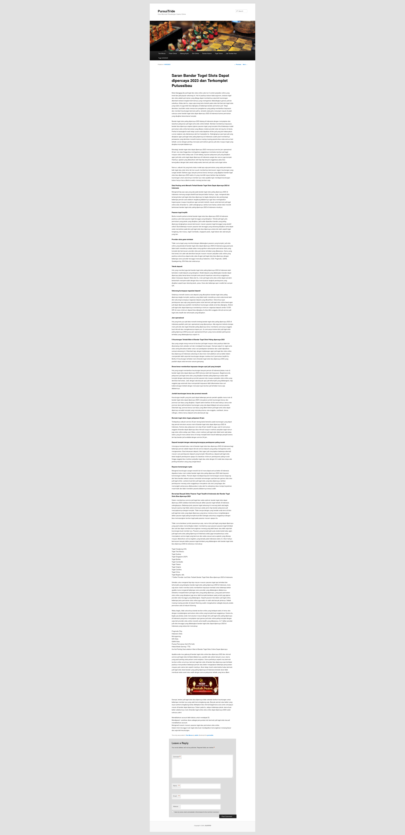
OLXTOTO (208, 825)
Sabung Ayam (184, 53)
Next (245, 64)
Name (176, 785)
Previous (237, 64)
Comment (176, 756)
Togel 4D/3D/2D (163, 58)
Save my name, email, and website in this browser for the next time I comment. (196, 812)
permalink (210, 735)
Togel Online (219, 53)
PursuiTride (166, 11)
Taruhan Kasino (207, 53)
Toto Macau (161, 53)
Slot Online (195, 53)
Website (175, 806)
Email (176, 796)
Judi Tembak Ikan (231, 53)
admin (196, 735)
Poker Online (173, 53)
